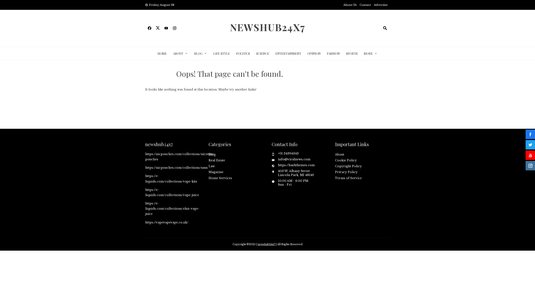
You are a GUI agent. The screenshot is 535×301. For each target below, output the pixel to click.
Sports (352, 53)
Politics (243, 53)
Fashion (333, 53)
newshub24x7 (267, 27)
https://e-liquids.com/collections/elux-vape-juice (172, 209)
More (368, 53)
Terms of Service (348, 178)
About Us (350, 5)
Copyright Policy (348, 166)
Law (212, 166)
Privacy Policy (346, 172)
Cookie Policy (346, 160)
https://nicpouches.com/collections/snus (176, 168)
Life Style (221, 53)
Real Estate (217, 160)
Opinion (314, 53)
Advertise (381, 5)
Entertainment (288, 53)
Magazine (216, 172)
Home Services (220, 178)
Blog (198, 53)
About (178, 53)
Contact (365, 5)
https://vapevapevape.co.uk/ (166, 222)
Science (262, 53)
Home (162, 53)
